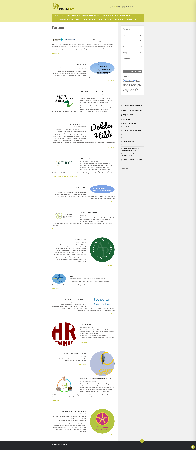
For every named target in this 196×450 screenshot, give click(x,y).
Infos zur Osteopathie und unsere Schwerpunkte (64, 174)
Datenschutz (62, 447)
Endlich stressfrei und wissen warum (132, 110)
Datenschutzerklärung (129, 80)
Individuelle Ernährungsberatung (131, 126)
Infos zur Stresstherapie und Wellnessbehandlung (64, 176)
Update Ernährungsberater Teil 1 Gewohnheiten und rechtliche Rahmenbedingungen (130, 142)
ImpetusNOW (62, 444)
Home (56, 15)
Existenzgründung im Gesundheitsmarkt (67, 19)
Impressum (55, 447)
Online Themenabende (129, 134)
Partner (129, 19)
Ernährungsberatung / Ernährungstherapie (116, 15)
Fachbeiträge (119, 19)
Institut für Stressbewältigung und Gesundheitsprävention (80, 15)
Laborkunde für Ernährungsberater (132, 130)
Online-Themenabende (105, 19)
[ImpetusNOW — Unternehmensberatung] (98, 6)
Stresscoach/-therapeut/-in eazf (131, 137)
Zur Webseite (55, 53)
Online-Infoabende (89, 19)
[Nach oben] (142, 441)
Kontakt (138, 19)
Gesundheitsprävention (129, 123)
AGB (68, 447)
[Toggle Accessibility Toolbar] (193, 447)
